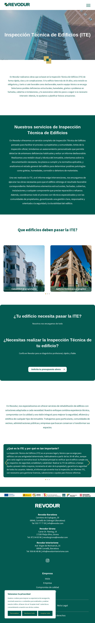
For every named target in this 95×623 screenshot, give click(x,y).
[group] (24, 268)
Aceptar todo (45, 613)
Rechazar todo (29, 613)
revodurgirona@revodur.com (55, 537)
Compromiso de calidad (47, 587)
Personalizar (14, 613)
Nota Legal (62, 605)
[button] (6, 270)
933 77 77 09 (40, 523)
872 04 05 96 (36, 537)
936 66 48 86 (35, 551)
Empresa (47, 583)
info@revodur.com (55, 523)
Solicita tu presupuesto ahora (46, 369)
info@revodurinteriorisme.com (55, 551)
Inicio (47, 578)
